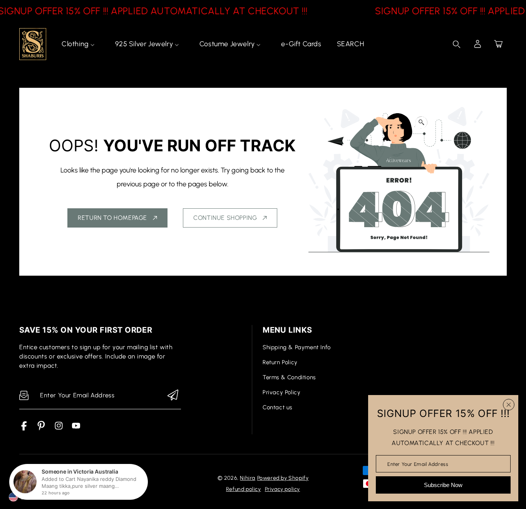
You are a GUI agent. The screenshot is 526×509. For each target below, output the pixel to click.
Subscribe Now (443, 485)
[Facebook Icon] (24, 428)
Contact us (277, 407)
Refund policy (243, 489)
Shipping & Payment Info (297, 347)
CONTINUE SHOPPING (225, 217)
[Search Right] (456, 44)
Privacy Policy (281, 392)
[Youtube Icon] (76, 428)
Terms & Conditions (289, 377)
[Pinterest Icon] (41, 428)
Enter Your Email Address (417, 463)
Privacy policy (282, 489)
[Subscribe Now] (173, 395)
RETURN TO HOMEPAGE (112, 217)
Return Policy (280, 362)
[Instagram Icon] (59, 428)
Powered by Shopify (283, 478)
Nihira (247, 478)
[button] (498, 44)
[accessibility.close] (508, 404)
